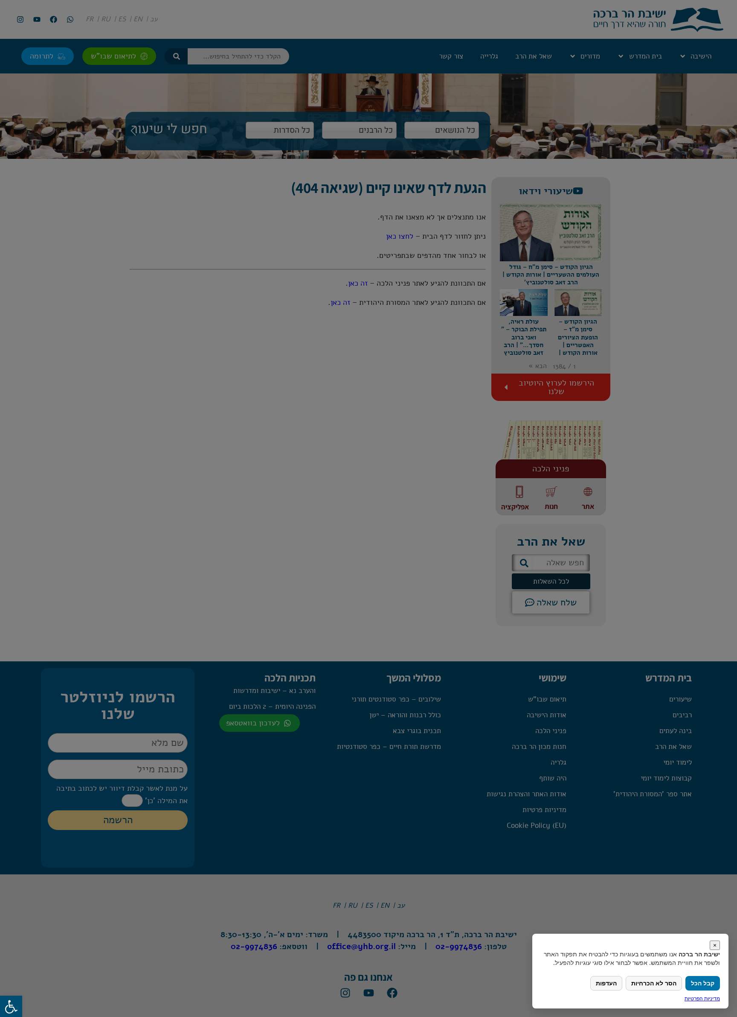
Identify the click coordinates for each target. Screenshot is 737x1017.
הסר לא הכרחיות (653, 983)
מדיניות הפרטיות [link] (702, 998)
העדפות (606, 983)
